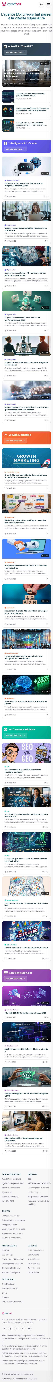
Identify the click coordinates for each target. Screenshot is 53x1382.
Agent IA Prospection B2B (12, 1183)
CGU (30, 1379)
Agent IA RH (7, 1192)
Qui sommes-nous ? (36, 1250)
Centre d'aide (33, 1272)
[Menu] (48, 4)
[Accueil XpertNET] (11, 4)
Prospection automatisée (38, 1196)
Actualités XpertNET (20, 46)
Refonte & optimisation (11, 1237)
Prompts (5, 1297)
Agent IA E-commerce (11, 1188)
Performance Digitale (22, 729)
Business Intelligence (11, 1272)
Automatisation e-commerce (13, 1220)
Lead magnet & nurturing (38, 1188)
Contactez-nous (34, 1268)
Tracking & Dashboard (11, 1268)
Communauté (33, 1255)
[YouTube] (29, 1328)
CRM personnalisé (9, 1224)
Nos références (34, 1259)
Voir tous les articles (14, 52)
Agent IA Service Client (11, 1179)
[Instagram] (22, 1328)
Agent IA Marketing (10, 1196)
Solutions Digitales (20, 972)
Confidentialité (21, 1379)
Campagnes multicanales (12, 1264)
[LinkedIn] (4, 1328)
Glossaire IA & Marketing (12, 1301)
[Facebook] (10, 1328)
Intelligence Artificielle (23, 143)
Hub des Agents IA (9, 1288)
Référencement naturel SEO (39, 1183)
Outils (4, 1293)
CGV (35, 1379)
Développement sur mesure (13, 1229)
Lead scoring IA (34, 1192)
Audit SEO (6, 1250)
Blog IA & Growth (9, 1284)
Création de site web (10, 1215)
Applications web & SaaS (12, 1233)
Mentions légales (8, 1379)
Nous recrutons (34, 1264)
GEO (29, 1179)
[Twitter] (16, 1328)
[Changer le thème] (41, 4)
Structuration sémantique (12, 1259)
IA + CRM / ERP (8, 1201)
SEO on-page (7, 1255)
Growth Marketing (20, 434)
